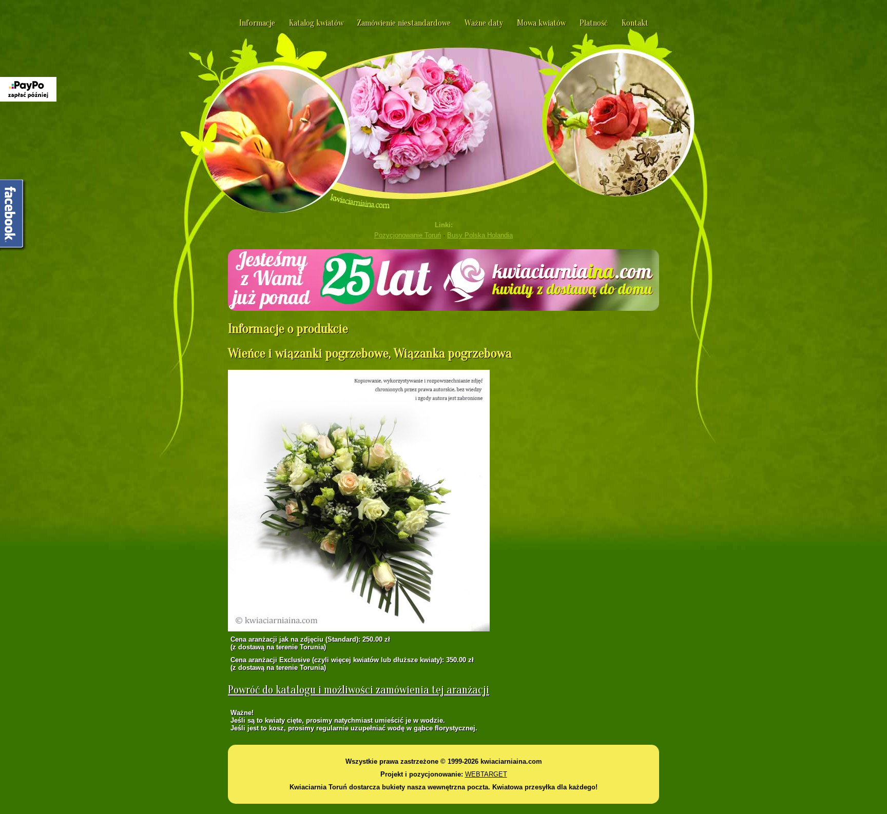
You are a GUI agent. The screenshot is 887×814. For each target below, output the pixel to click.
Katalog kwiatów (316, 23)
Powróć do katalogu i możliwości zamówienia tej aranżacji (358, 690)
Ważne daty (484, 23)
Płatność (594, 23)
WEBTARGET (486, 774)
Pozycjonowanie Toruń (407, 235)
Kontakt (635, 23)
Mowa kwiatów (541, 23)
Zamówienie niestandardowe (404, 23)
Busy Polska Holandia (480, 235)
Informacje (257, 23)
